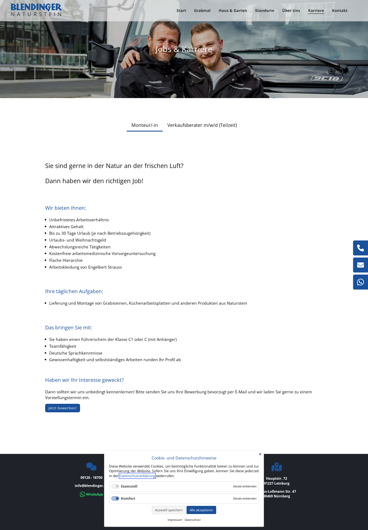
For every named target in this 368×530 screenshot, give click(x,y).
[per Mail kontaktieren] (360, 265)
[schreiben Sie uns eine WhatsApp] (360, 282)
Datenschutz (193, 520)
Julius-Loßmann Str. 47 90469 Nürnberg (276, 493)
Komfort (128, 498)
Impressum (175, 520)
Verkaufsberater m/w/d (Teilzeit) (202, 125)
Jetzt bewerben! (63, 408)
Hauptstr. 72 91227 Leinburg (276, 480)
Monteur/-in (144, 125)
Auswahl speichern (169, 510)
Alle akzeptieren (201, 510)
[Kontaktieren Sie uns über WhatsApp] (91, 495)
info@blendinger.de (91, 485)
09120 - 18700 (91, 477)
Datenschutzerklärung (137, 476)
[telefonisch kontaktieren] (360, 247)
